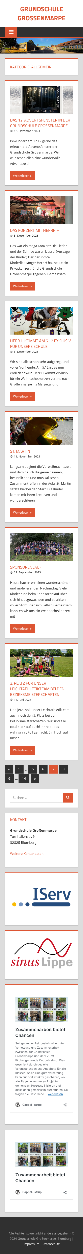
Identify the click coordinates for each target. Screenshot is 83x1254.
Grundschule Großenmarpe (41, 13)
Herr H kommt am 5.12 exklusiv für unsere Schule (40, 343)
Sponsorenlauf (26, 567)
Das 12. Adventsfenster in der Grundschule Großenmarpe (40, 123)
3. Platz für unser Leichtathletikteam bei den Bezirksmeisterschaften (37, 689)
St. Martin (20, 451)
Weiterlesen (21, 176)
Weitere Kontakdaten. (27, 853)
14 (24, 778)
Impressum (31, 1244)
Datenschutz (51, 1244)
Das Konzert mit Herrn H (34, 230)
